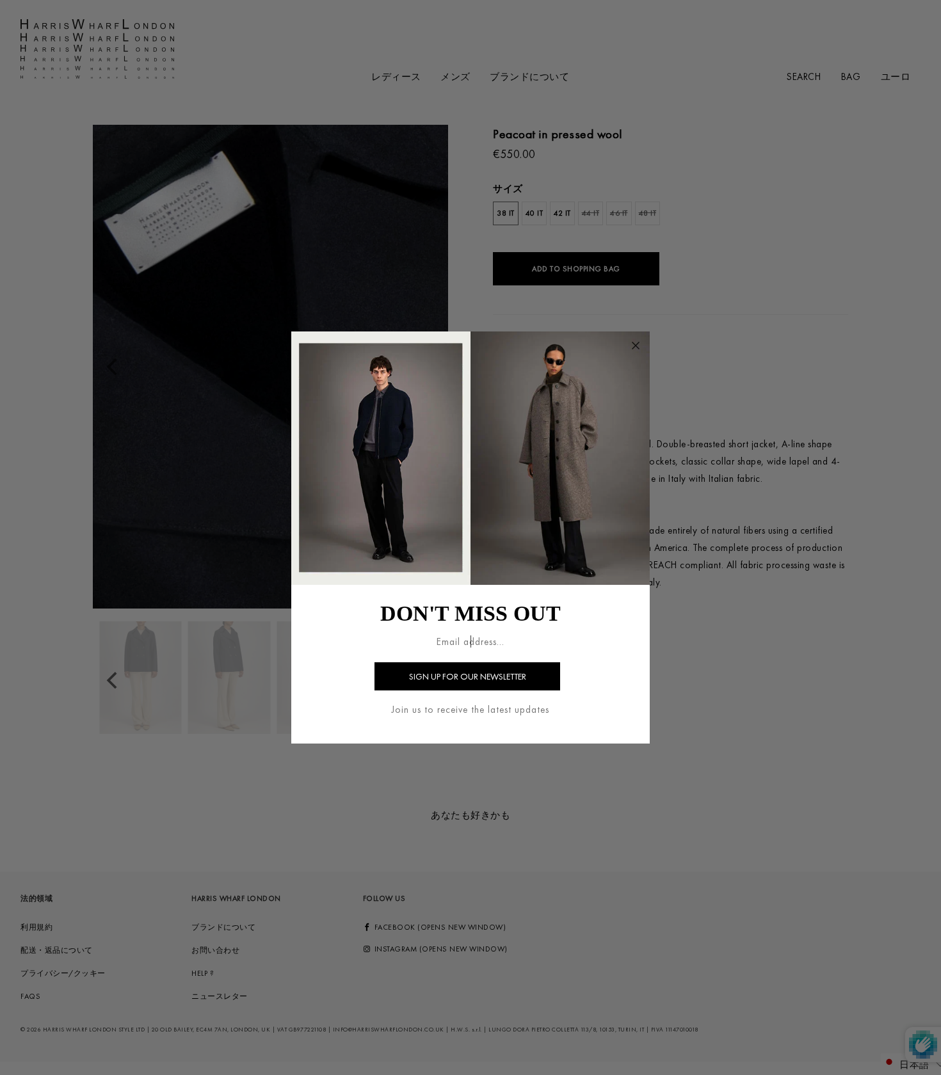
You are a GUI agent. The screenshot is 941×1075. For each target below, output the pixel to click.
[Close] (636, 345)
